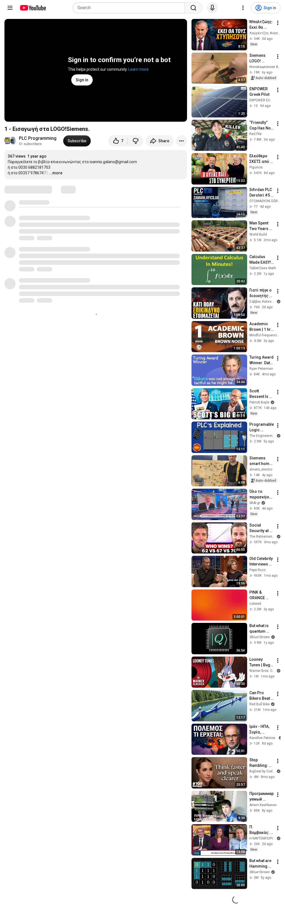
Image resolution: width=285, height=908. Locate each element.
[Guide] (10, 7)
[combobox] (130, 7)
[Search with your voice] (212, 7)
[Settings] (243, 7)
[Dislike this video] (135, 140)
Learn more (138, 69)
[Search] (193, 7)
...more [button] (55, 173)
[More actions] (181, 140)
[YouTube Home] (33, 8)
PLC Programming (37, 138)
